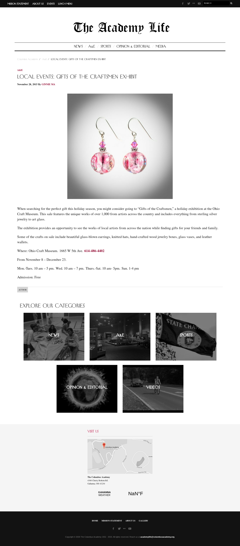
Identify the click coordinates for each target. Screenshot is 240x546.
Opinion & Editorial (133, 46)
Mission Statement (18, 4)
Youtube (199, 4)
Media (161, 46)
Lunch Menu (65, 4)
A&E (91, 46)
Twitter (189, 4)
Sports (106, 46)
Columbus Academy (28, 59)
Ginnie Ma (48, 84)
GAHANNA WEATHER (120, 495)
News (78, 46)
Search (231, 3)
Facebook (184, 4)
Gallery (143, 520)
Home (95, 520)
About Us (38, 4)
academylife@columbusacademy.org (157, 537)
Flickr (194, 4)
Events (51, 4)
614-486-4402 (94, 250)
